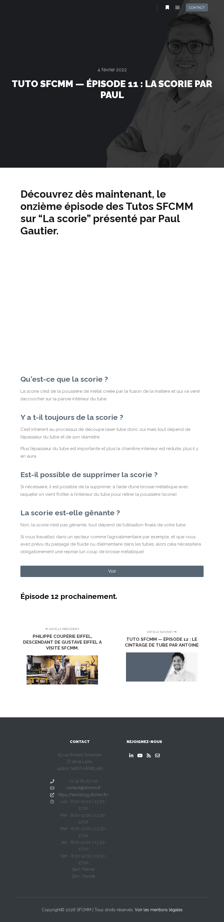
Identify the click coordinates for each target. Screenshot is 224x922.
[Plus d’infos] (167, 7)
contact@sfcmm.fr (83, 787)
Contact (197, 8)
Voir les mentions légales (159, 909)
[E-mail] (157, 755)
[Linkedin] (131, 755)
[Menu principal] (177, 7)
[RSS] (149, 755)
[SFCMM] (20, 7)
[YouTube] (140, 755)
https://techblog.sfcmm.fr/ (83, 794)
